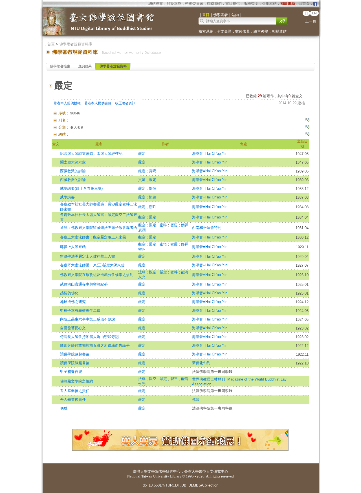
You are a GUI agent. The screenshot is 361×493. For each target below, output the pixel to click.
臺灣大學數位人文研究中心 (206, 471)
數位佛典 (242, 31)
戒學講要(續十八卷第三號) (81, 188)
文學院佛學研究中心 (164, 471)
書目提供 (232, 3)
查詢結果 (85, 66)
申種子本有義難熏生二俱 (80, 310)
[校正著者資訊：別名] (307, 120)
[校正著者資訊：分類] (307, 127)
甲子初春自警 (71, 372)
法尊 (142, 272)
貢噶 (152, 171)
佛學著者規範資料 (113, 66)
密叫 (142, 249)
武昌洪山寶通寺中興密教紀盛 (84, 284)
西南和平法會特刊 (206, 228)
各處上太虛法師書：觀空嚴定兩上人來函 (93, 237)
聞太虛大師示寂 (73, 162)
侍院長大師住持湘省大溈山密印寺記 (89, 337)
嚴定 (142, 153)
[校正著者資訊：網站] (307, 134)
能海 (185, 272)
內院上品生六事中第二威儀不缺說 (87, 319)
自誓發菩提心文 (73, 328)
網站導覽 (155, 3)
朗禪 (185, 225)
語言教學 (261, 31)
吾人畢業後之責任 (74, 391)
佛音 (195, 399)
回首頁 (304, 3)
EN (314, 13)
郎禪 (185, 244)
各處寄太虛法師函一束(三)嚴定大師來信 (92, 265)
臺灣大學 (140, 471)
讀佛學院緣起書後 (74, 354)
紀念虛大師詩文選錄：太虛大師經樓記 (91, 153)
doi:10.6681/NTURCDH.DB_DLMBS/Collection (180, 485)
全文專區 (224, 31)
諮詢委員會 (194, 3)
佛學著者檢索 (60, 66)
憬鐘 (152, 197)
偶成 (63, 408)
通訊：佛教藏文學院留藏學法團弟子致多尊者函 (98, 228)
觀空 (142, 217)
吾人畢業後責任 (73, 399)
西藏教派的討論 (73, 171)
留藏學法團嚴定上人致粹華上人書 (87, 256)
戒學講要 (67, 197)
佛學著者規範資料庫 (75, 44)
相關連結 (279, 31)
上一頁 (310, 21)
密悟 (174, 225)
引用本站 (269, 3)
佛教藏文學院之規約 (76, 381)
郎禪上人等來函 (73, 247)
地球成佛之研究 (73, 302)
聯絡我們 (214, 3)
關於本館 (174, 3)
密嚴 (174, 244)
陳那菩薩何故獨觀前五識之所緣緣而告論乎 (95, 345)
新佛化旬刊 (201, 363)
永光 (142, 277)
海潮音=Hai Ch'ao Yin (209, 153)
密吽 (152, 207)
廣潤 (142, 230)
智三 (174, 379)
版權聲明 (251, 3)
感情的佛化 (69, 293)
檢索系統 (206, 31)
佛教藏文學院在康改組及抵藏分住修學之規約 (96, 275)
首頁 (51, 44)
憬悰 (152, 188)
